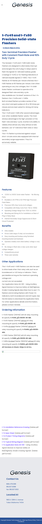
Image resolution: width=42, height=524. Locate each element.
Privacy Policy (32, 520)
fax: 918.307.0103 (12, 489)
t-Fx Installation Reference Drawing (15, 427)
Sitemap (25, 520)
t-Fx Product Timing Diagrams (13, 436)
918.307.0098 (11, 487)
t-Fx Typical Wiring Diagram (12, 442)
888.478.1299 (11, 484)
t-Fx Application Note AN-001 (13, 445)
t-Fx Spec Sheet (8, 433)
